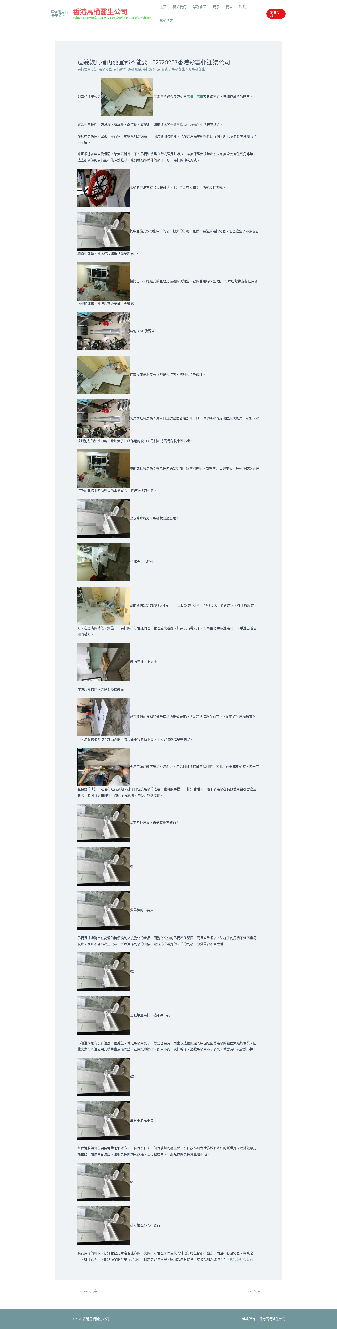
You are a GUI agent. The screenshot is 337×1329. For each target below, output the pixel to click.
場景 (216, 7)
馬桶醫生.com (61, 1319)
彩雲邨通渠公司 (241, 1259)
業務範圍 (199, 7)
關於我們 (179, 7)
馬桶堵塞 (105, 69)
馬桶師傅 (120, 69)
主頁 (163, 7)
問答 (229, 7)
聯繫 (242, 7)
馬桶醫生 (178, 69)
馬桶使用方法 (87, 69)
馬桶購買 (163, 69)
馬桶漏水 (149, 69)
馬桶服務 (134, 69)
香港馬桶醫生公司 (100, 11)
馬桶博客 (166, 20)
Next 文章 (255, 1291)
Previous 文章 (84, 1291)
